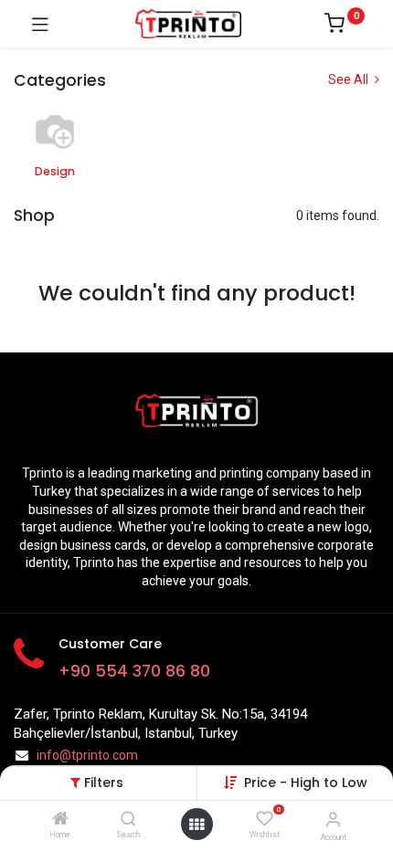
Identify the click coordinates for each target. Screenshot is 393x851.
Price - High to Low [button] (305, 782)
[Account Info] (333, 819)
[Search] (128, 820)
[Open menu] (196, 824)
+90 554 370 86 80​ (134, 671)
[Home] (60, 820)
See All (349, 79)
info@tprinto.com (87, 755)
